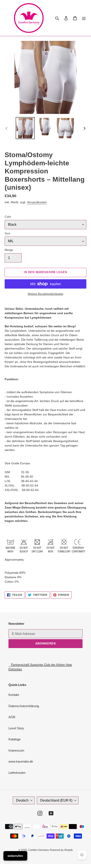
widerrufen (15, 855)
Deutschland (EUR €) (56, 800)
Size (7, 233)
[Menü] (83, 18)
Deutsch (22, 800)
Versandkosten (37, 202)
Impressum (16, 750)
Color (8, 216)
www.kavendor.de (20, 761)
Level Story (16, 728)
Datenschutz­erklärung (23, 706)
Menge (9, 250)
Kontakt (13, 695)
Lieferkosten (16, 772)
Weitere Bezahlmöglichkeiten (45, 294)
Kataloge (14, 739)
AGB (11, 717)
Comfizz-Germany (38, 850)
